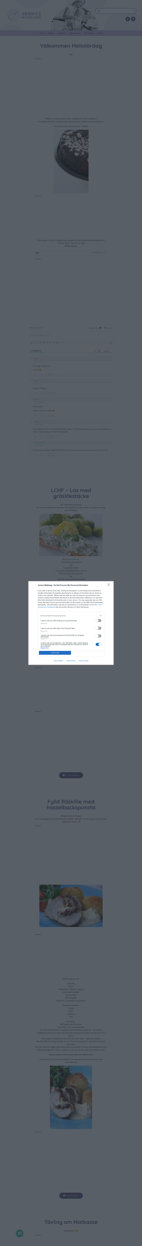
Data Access (71, 661)
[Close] (109, 585)
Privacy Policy (83, 661)
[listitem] (71, 615)
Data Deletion (58, 661)
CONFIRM (55, 653)
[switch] (98, 620)
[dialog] (71, 623)
